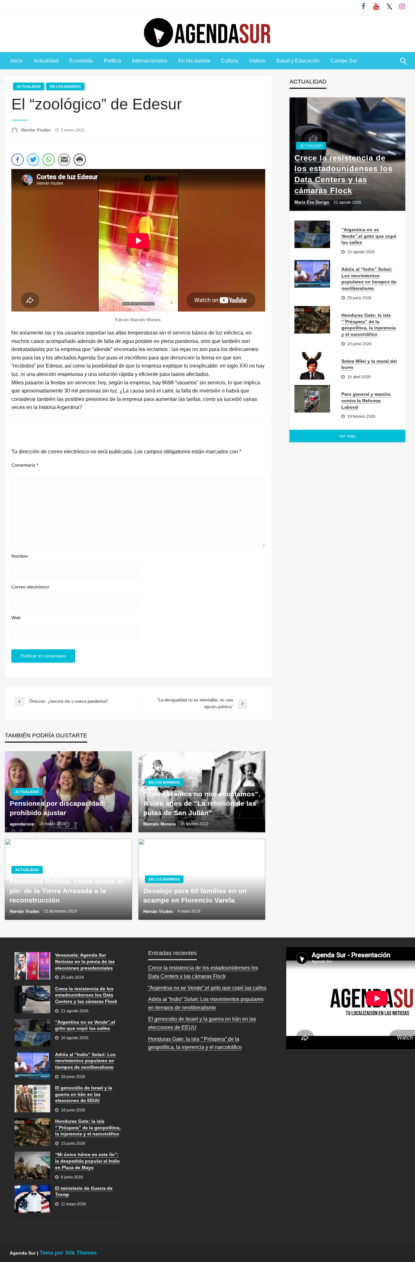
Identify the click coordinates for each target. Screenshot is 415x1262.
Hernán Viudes (36, 130)
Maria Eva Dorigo (312, 202)
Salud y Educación (298, 60)
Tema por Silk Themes (68, 1253)
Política (112, 60)
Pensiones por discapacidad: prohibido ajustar (58, 808)
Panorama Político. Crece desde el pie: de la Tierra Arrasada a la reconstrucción (66, 891)
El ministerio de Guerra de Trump (84, 1191)
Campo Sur (344, 60)
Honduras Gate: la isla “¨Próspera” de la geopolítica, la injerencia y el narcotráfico (368, 325)
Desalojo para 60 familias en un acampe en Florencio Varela (195, 895)
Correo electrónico (30, 586)
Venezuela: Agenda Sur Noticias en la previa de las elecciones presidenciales (85, 961)
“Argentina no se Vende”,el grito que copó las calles (369, 236)
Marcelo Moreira (160, 824)
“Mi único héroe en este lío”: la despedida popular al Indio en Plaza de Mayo (87, 1161)
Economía (81, 60)
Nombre (19, 556)
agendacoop (23, 824)
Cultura (229, 60)
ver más (347, 435)
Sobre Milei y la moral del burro (369, 364)
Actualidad (46, 60)
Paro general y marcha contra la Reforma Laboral (366, 400)
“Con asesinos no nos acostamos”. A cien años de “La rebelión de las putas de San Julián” (201, 803)
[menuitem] (16, 60)
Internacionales (149, 60)
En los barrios (194, 60)
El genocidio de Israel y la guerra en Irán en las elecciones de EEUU (83, 1094)
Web (16, 617)
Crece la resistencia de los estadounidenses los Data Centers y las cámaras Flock (343, 174)
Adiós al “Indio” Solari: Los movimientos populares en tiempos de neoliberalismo (369, 279)
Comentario (24, 465)
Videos (257, 60)
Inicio (16, 60)
